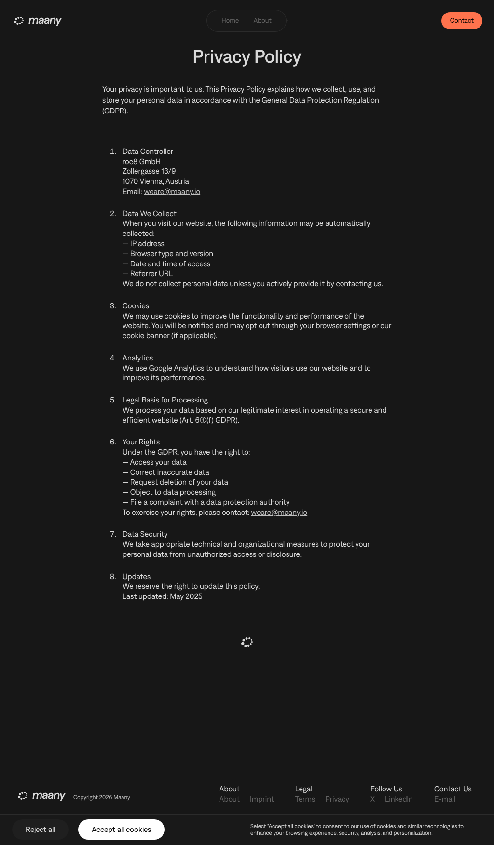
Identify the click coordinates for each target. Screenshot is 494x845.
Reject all (40, 829)
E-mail (444, 799)
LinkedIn (399, 799)
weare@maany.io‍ (172, 191)
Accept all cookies (121, 829)
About (229, 799)
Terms (305, 799)
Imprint (262, 799)
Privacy (337, 799)
